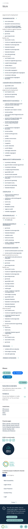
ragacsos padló (8, 209)
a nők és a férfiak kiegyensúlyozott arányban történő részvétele (12, 104)
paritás (6, 125)
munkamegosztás (8, 18)
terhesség (6, 346)
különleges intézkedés (9, 151)
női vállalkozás (7, 220)
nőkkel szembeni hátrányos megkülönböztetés (11, 195)
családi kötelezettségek (10, 63)
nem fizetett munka (8, 58)
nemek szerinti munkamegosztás (12, 253)
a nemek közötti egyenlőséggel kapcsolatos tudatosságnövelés (12, 27)
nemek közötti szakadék (10, 88)
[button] (6, 372)
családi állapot (7, 66)
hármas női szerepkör (9, 68)
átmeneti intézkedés (9, 358)
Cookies (24, 382)
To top (13, 502)
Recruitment (5, 410)
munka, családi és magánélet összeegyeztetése (11, 243)
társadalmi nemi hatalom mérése (12, 110)
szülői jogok (7, 289)
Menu (25, 526)
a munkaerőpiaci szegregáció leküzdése (11, 78)
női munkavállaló (8, 215)
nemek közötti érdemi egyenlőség (12, 324)
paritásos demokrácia (9, 139)
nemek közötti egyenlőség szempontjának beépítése (10, 122)
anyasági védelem (8, 284)
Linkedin (3, 440)
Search (21, 526)
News (3, 412)
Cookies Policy (8, 492)
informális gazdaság (9, 55)
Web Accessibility (8, 480)
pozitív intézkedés (8, 146)
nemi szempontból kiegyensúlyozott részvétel (13, 115)
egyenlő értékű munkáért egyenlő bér (13, 165)
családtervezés (8, 235)
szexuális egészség (9, 354)
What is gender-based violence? (10, 425)
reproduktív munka (9, 40)
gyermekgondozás (9, 36)
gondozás (6, 34)
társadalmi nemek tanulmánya (11, 24)
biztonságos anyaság (9, 295)
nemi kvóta (6, 141)
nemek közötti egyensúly (11, 100)
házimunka (6, 321)
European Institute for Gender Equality (4, 526)
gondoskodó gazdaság (10, 95)
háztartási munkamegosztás (11, 45)
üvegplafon (7, 144)
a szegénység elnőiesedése (12, 82)
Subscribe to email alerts (9, 386)
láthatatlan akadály (8, 31)
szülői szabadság (8, 240)
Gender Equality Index (8, 429)
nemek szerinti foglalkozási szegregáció (14, 73)
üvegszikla (6, 204)
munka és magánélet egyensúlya (12, 42)
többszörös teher (8, 238)
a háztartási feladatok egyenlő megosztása (11, 316)
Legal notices (7, 484)
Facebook (10, 440)
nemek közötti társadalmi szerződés (13, 251)
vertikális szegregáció (9, 153)
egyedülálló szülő (8, 86)
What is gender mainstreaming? (10, 423)
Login (5, 496)
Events (4, 414)
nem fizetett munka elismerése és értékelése (12, 177)
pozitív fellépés (7, 148)
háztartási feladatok (9, 47)
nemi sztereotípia (8, 22)
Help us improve (8, 451)
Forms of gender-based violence (11, 427)
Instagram (13, 440)
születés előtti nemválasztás (11, 349)
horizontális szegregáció (10, 70)
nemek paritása (8, 112)
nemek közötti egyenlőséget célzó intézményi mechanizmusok (12, 119)
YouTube (7, 440)
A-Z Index (6, 3)
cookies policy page (12, 509)
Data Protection (8, 488)
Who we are (5, 409)
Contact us (5, 393)
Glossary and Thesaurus (8, 430)
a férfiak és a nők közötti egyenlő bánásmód (12, 199)
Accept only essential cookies (14, 520)
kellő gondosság (8, 108)
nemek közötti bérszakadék (12, 159)
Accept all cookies (11, 517)
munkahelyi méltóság (9, 75)
